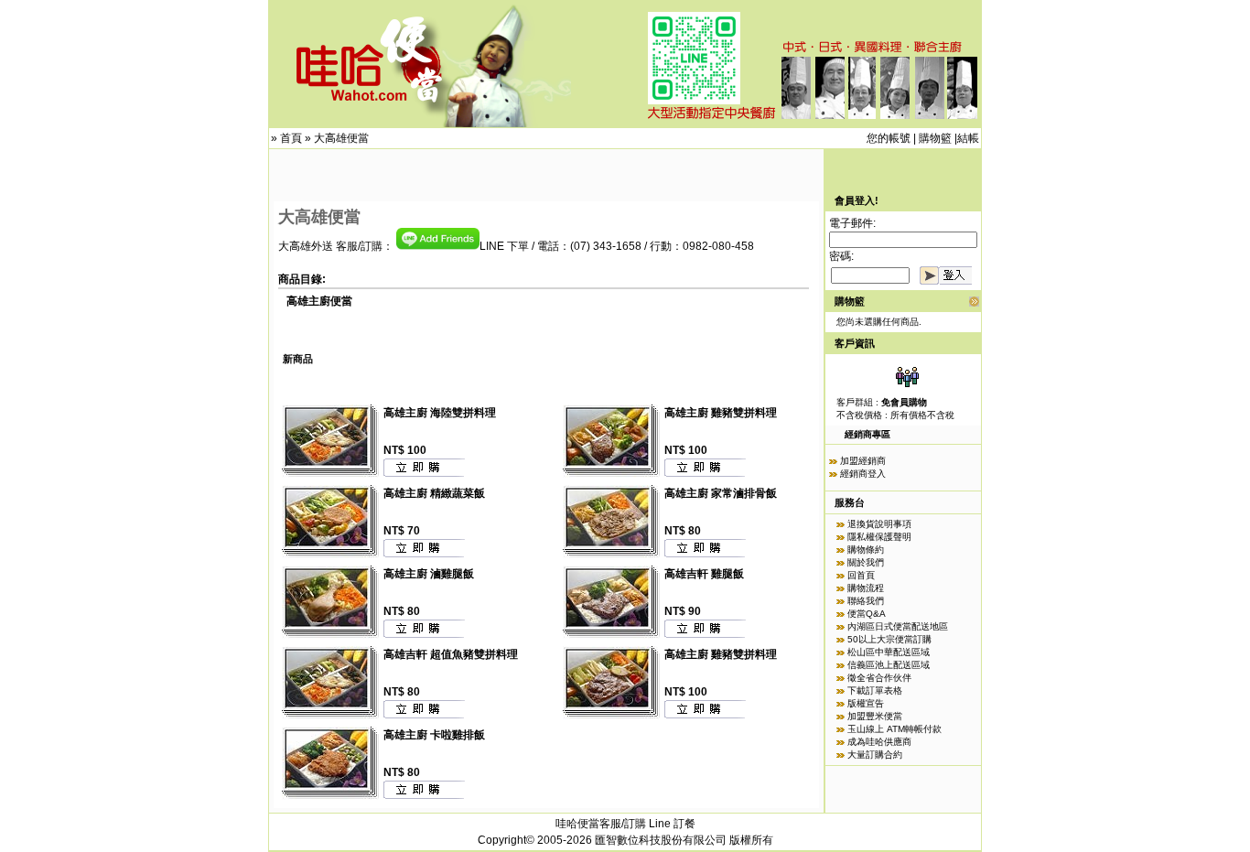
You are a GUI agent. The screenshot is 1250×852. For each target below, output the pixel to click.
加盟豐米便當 (874, 716)
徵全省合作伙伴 (879, 678)
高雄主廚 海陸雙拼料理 (439, 412)
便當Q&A (866, 614)
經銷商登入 (863, 474)
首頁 (291, 138)
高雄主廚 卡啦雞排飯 (434, 734)
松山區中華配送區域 (888, 652)
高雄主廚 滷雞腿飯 (428, 573)
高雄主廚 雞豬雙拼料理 (720, 412)
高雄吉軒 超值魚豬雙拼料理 (450, 654)
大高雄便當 (341, 138)
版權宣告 (865, 703)
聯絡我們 (865, 601)
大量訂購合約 (874, 755)
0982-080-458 (718, 246)
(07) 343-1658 (605, 246)
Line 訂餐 (672, 823)
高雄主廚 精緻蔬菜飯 (434, 493)
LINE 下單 (504, 246)
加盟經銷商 (863, 461)
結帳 (968, 138)
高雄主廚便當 (319, 301)
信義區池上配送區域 (888, 665)
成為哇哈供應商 (879, 742)
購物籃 (935, 138)
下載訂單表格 (874, 690)
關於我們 (865, 562)
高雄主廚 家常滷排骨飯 (720, 493)
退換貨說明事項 (879, 524)
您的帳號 (889, 138)
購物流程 (865, 588)
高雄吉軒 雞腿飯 (704, 573)
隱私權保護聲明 (879, 537)
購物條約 (865, 550)
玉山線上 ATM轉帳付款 (894, 729)
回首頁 (861, 575)
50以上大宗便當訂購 (889, 639)
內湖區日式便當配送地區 (897, 626)
